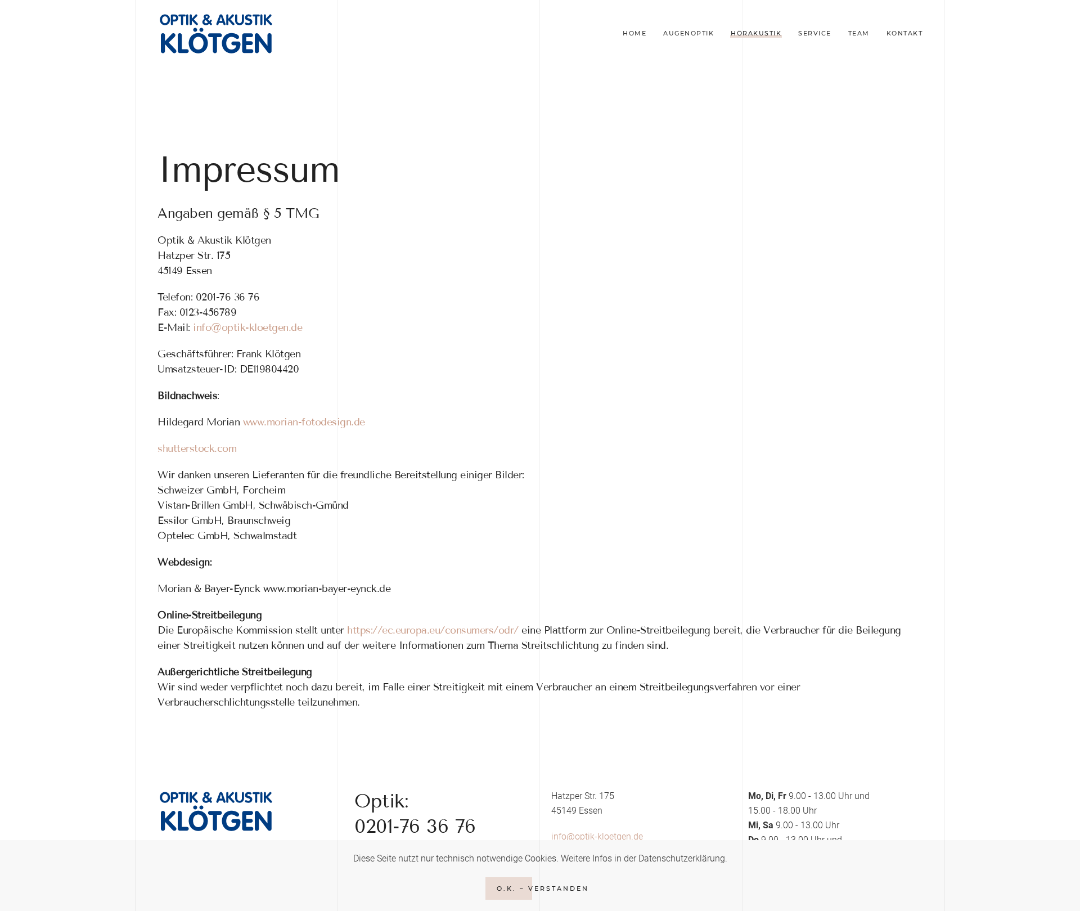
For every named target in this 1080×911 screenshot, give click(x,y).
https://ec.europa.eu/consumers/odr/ (433, 630)
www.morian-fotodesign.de (304, 422)
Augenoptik (688, 33)
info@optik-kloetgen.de (247, 327)
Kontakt (904, 33)
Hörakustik (756, 33)
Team (859, 33)
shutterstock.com (197, 448)
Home (634, 33)
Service (814, 33)
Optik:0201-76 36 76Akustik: (415, 825)
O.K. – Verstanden (543, 888)
